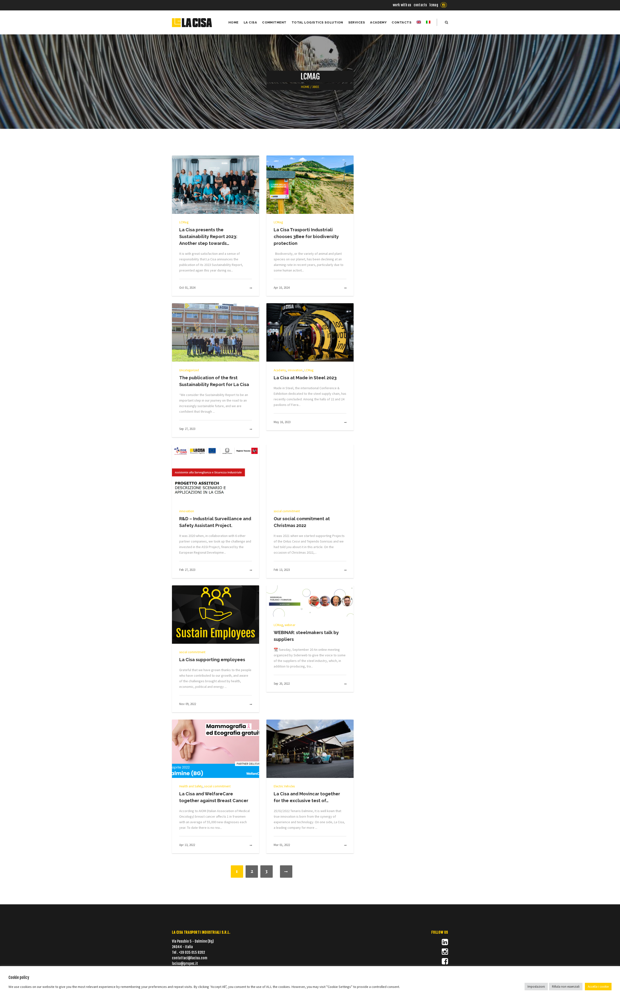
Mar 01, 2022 (282, 845)
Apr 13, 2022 (187, 845)
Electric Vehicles (284, 786)
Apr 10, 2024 (282, 288)
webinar (290, 625)
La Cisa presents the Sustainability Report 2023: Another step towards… (208, 236)
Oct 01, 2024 (187, 288)
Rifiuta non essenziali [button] (566, 986)
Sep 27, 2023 (187, 429)
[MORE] (245, 288)
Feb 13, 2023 (282, 570)
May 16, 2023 (282, 422)
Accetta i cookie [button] (598, 986)
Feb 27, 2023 (187, 570)
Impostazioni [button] (536, 986)
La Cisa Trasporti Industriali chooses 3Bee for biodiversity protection (306, 236)
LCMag (433, 5)
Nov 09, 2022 (187, 704)
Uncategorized (189, 370)
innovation (295, 370)
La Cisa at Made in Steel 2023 (305, 377)
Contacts (420, 5)
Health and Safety (190, 786)
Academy (280, 370)
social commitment (287, 511)
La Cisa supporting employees (212, 659)
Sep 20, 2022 (282, 684)
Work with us (402, 5)
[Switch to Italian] (428, 23)
